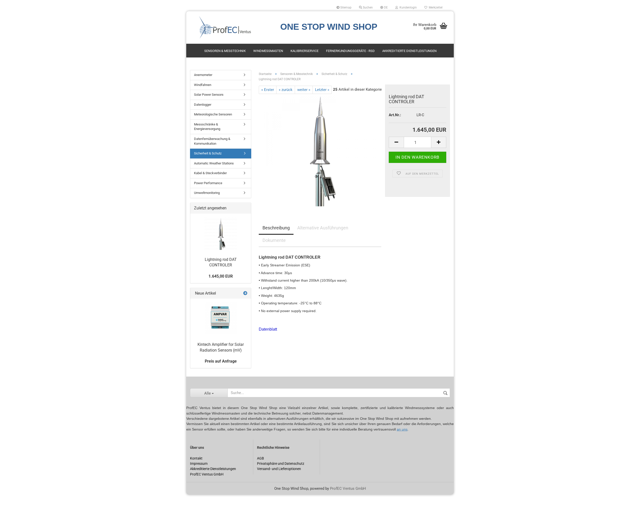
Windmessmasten (268, 51)
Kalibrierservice (304, 51)
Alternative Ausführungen (322, 227)
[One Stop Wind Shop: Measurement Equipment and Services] (231, 27)
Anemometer (203, 75)
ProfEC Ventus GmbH (348, 488)
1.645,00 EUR (220, 276)
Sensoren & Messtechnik (225, 51)
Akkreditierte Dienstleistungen (409, 51)
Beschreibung (276, 227)
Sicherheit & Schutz (208, 153)
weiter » (303, 89)
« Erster (267, 89)
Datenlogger (202, 104)
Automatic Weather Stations (214, 163)
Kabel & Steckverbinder (210, 173)
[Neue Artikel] (245, 293)
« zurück (285, 89)
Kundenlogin (407, 7)
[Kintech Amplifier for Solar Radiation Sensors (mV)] (220, 318)
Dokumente (274, 240)
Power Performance (208, 183)
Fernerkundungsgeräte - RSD (350, 51)
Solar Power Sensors (209, 94)
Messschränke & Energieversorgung (207, 126)
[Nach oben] (13, 498)
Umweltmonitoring (207, 193)
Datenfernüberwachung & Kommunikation (212, 141)
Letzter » (322, 89)
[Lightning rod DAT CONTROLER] (320, 150)
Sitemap (346, 7)
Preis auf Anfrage (221, 361)
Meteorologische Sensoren (213, 114)
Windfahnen (202, 85)
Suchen (367, 7)
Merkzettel (434, 7)
